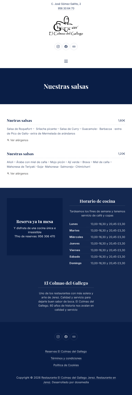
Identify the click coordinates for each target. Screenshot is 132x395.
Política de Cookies (66, 365)
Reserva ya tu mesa (34, 221)
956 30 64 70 (66, 8)
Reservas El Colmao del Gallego (66, 351)
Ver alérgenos (19, 140)
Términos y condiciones (66, 358)
